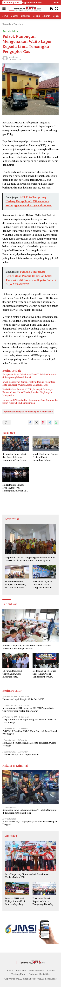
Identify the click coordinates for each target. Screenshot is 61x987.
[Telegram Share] (49, 422)
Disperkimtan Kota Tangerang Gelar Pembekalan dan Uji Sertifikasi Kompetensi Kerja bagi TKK (30, 559)
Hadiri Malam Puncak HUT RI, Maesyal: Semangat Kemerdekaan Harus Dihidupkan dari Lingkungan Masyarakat (27, 392)
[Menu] (4, 8)
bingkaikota (14, 57)
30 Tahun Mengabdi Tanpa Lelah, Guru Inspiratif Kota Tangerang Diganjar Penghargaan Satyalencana (12, 673)
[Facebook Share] (30, 422)
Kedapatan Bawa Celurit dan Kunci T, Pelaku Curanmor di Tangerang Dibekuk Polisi (29, 376)
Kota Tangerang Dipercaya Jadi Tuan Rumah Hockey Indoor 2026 (27, 876)
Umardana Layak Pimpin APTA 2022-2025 (23, 699)
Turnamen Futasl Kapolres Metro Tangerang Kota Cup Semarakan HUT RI (43, 901)
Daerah (6, 31)
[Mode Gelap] (51, 8)
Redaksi (51, 970)
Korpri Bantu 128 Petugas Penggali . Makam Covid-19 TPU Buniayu (29, 721)
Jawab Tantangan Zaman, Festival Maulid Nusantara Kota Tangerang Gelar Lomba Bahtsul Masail (28, 383)
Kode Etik (21, 970)
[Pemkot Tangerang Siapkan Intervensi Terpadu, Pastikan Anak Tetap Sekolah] (30, 625)
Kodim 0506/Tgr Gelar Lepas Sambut (20, 754)
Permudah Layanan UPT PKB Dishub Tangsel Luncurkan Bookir (42, 584)
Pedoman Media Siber (40, 974)
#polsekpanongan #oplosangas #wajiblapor (28, 411)
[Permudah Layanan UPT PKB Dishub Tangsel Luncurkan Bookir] (44, 571)
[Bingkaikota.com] (24, 9)
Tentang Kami (18, 974)
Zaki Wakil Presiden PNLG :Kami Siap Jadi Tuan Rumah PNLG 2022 (29, 733)
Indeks (9, 970)
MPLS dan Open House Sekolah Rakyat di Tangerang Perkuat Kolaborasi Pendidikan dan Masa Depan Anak (44, 673)
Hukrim (15, 31)
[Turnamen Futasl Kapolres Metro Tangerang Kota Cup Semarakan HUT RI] (44, 888)
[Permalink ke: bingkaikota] (5, 58)
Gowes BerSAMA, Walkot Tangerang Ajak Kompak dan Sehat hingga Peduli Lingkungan (30, 401)
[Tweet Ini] (36, 422)
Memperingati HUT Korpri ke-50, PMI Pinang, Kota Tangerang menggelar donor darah (28, 709)
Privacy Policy (36, 970)
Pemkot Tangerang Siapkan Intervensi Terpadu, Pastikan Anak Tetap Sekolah (26, 647)
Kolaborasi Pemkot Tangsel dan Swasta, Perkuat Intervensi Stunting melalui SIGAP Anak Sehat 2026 (15, 584)
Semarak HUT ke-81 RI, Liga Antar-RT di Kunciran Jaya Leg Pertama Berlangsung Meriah (16, 901)
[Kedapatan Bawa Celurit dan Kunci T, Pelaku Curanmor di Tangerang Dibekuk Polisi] (15, 443)
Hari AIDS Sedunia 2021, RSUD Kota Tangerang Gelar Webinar (29, 744)
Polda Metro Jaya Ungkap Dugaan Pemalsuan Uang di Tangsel (29, 823)
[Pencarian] (57, 8)
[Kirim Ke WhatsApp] (56, 422)
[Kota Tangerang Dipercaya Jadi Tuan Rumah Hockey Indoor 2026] (30, 856)
